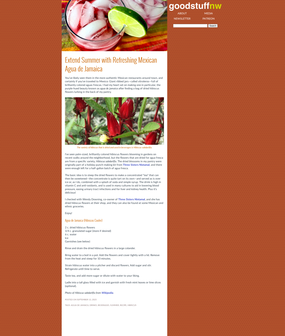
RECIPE (123, 305)
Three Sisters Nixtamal (136, 165)
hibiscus (131, 305)
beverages (103, 305)
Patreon (209, 18)
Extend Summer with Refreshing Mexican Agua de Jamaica (111, 64)
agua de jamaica (80, 305)
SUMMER (114, 305)
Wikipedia (107, 293)
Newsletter (182, 18)
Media (208, 13)
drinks (93, 305)
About (182, 13)
